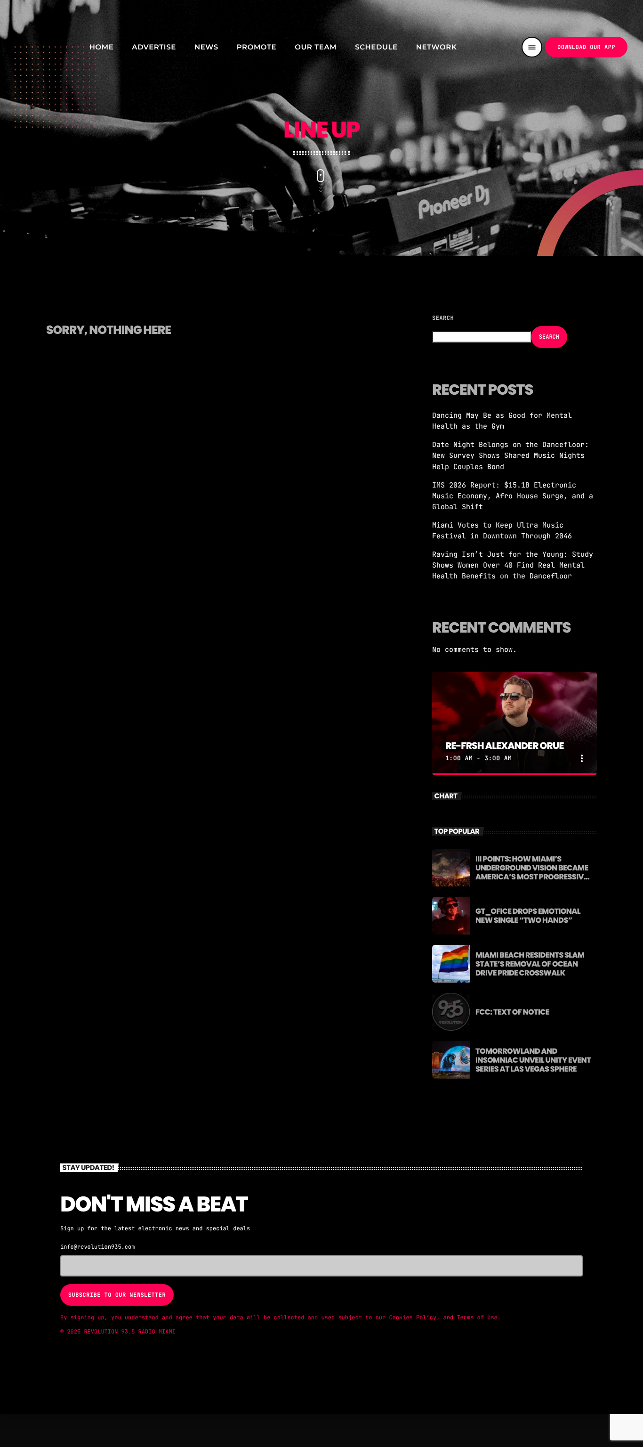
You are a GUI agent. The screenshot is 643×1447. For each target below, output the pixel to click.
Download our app (586, 47)
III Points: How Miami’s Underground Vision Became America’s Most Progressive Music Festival (531, 873)
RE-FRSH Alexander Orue (504, 745)
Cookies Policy (412, 1317)
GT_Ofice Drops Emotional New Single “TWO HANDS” (527, 916)
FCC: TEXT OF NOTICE (512, 1012)
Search (443, 318)
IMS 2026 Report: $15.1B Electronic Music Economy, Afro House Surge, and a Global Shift (512, 496)
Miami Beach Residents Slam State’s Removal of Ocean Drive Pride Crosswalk (529, 964)
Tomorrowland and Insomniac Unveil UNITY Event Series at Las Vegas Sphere (533, 1060)
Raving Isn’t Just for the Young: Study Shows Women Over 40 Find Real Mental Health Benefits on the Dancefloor (512, 565)
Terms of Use (477, 1317)
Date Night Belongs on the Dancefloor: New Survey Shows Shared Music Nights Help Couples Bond (510, 455)
